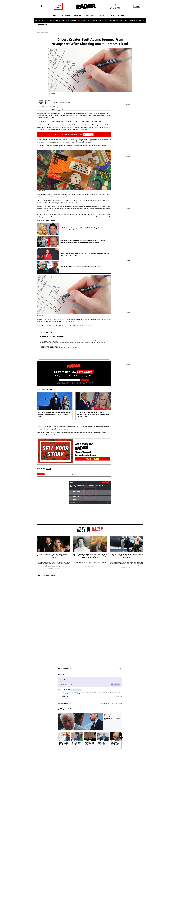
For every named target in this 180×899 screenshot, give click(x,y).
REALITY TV (66, 15)
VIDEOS (111, 15)
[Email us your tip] (58, 9)
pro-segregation (59, 121)
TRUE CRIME (89, 15)
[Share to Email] (58, 107)
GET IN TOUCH (92, 459)
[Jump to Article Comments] (37, 107)
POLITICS (77, 15)
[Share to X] (47, 107)
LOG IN (138, 6)
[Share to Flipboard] (52, 107)
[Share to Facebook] (42, 107)
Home (38, 32)
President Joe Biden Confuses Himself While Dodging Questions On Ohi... (65, 474)
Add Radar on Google (58, 109)
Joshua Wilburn (48, 100)
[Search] (41, 7)
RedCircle (45, 355)
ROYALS (101, 15)
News (42, 32)
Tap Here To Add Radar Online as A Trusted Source (68, 134)
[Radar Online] (86, 6)
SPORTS (121, 15)
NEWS (55, 15)
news (46, 32)
